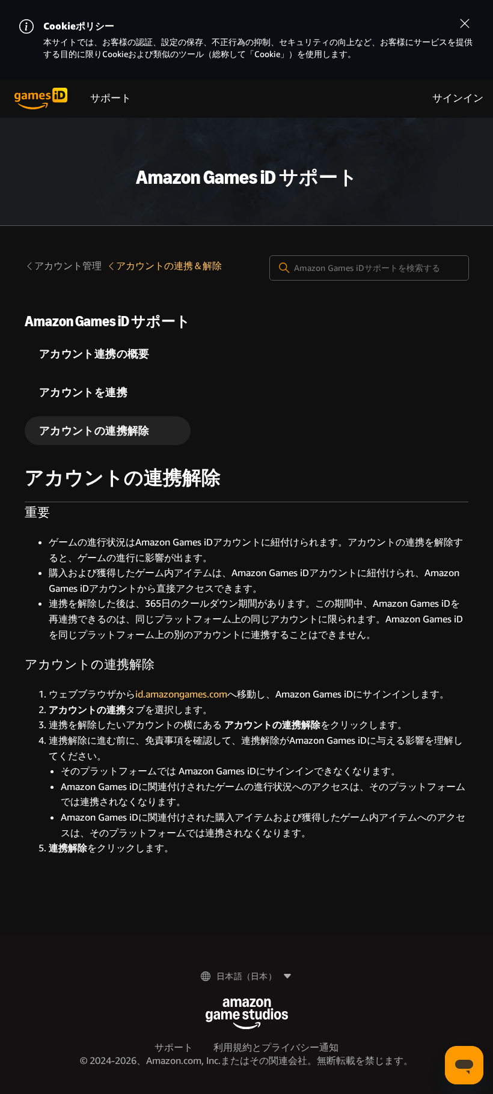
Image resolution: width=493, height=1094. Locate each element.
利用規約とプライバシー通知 (275, 1047)
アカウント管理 (68, 266)
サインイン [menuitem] (457, 98)
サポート (110, 98)
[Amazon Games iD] (40, 99)
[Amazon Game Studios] (247, 1013)
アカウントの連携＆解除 (169, 266)
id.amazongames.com (181, 694)
